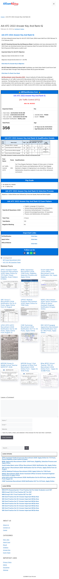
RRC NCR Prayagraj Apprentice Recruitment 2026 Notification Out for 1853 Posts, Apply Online (49, 328)
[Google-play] (34, 253)
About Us (6, 525)
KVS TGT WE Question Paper (12, 262)
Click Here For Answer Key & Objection (13, 63)
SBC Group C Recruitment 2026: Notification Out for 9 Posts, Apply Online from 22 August (8, 303)
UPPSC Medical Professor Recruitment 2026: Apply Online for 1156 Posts (29, 302)
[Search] (27, 448)
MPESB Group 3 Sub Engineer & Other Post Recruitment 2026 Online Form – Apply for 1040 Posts (29, 367)
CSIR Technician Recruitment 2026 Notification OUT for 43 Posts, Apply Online (29, 328)
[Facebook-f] (24, 253)
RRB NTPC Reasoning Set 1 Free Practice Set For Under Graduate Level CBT (27, 490)
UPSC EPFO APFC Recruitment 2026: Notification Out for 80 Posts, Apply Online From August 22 (9, 328)
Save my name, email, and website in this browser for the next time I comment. (26, 432)
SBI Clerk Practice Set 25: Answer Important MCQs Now (20, 506)
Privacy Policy (7, 562)
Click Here (34, 236)
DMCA (5, 565)
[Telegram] (27, 253)
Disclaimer (6, 567)
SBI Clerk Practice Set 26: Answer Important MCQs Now (20, 503)
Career (5, 530)
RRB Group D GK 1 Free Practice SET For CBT (17, 494)
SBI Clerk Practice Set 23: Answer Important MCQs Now (20, 510)
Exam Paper (6, 553)
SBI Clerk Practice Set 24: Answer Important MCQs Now (20, 508)
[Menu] (54, 4)
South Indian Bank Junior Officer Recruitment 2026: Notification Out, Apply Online (49, 273)
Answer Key (6, 550)
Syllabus (5, 547)
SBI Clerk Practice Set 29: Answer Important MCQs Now (20, 497)
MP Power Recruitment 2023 (12, 260)
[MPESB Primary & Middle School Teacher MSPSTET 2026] (9, 379)
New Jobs (6, 540)
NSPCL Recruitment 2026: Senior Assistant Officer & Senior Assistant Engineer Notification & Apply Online (49, 304)
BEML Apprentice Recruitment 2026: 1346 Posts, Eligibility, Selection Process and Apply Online (29, 273)
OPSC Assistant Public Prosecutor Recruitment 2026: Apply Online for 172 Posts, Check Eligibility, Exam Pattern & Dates (9, 274)
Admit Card (6, 542)
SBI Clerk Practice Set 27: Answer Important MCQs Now (20, 501)
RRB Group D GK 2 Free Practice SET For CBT (17, 492)
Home (2, 17)
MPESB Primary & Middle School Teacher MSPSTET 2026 (9, 365)
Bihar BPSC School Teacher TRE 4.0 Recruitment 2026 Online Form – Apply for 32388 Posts (49, 367)
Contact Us (6, 527)
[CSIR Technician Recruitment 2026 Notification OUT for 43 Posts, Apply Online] (29, 341)
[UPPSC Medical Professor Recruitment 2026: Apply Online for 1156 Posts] (29, 314)
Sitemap (5, 570)
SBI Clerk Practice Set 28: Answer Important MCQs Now (20, 499)
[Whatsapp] (31, 253)
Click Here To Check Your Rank (11, 73)
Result (5, 545)
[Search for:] (13, 448)
